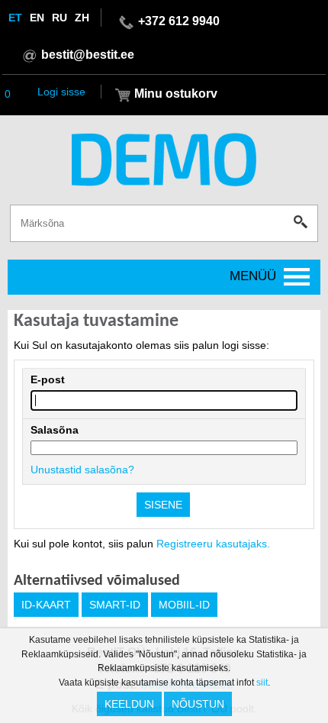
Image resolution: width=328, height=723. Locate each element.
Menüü (253, 276)
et (15, 17)
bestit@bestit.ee (87, 54)
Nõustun (198, 704)
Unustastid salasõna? (82, 469)
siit (262, 682)
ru (59, 17)
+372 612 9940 (179, 21)
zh (82, 17)
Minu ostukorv (175, 93)
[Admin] (4, 7)
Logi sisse (61, 92)
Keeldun (129, 704)
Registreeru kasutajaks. (213, 543)
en (37, 17)
